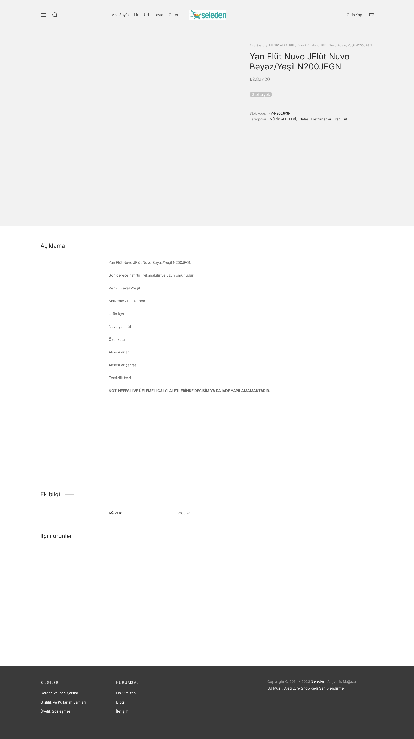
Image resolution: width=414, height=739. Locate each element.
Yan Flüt (341, 119)
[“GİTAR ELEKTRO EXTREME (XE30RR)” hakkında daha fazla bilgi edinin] (326, 617)
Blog (120, 702)
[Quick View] (87, 617)
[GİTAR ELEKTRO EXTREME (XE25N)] (79, 590)
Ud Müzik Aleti (279, 688)
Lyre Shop (301, 688)
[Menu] (43, 15)
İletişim (122, 711)
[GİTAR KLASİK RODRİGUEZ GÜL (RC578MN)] (164, 590)
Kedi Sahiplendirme (327, 688)
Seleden (318, 681)
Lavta (158, 14)
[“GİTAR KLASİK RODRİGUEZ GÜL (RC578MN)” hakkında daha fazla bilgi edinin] (156, 617)
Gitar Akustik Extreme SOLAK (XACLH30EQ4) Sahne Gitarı (249, 636)
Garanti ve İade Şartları (59, 693)
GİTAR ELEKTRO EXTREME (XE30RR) (327, 635)
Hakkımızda (126, 693)
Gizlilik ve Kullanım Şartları (63, 702)
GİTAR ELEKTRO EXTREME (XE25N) (70, 635)
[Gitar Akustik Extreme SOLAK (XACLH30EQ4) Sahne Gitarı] (249, 590)
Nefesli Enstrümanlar (315, 119)
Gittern (175, 14)
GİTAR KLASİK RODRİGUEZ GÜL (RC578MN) (163, 635)
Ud (146, 14)
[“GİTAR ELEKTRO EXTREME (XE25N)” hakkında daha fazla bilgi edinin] (71, 617)
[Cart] (371, 15)
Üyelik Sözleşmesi (56, 711)
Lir (136, 14)
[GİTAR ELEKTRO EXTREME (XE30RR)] (335, 590)
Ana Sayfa (120, 14)
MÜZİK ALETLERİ (281, 45)
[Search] (55, 15)
